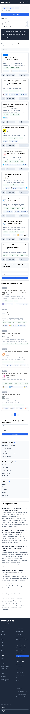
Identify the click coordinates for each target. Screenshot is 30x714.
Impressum (19, 667)
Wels (2, 671)
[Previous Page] (12, 415)
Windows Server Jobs (7, 476)
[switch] (27, 22)
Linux (2, 631)
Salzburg (3, 661)
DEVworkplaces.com (21, 691)
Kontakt (18, 680)
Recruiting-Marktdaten (22, 648)
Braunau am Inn (6, 487)
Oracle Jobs (5, 467)
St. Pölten (3, 676)
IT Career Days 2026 (21, 694)
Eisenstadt (4, 489)
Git (2, 640)
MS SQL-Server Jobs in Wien (9, 454)
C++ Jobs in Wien (6, 456)
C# (2, 637)
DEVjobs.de (19, 688)
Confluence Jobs (6, 473)
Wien (23, 44)
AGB (17, 669)
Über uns (18, 664)
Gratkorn (4, 484)
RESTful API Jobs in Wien (8, 445)
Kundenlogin (19, 653)
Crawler (18, 678)
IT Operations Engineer (8, 44)
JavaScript (3, 634)
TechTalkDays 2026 (21, 697)
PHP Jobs (4, 465)
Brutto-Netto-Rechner (22, 637)
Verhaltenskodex (20, 675)
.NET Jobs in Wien (6, 448)
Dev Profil (18, 634)
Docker (3, 645)
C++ (2, 648)
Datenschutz (19, 672)
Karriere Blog (19, 631)
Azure (2, 642)
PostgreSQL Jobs (6, 470)
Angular (3, 651)
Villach (3, 673)
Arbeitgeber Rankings (22, 640)
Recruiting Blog (20, 650)
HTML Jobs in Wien (7, 451)
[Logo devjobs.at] (5, 2)
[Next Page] (18, 415)
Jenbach (4, 492)
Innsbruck (3, 664)
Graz (2, 658)
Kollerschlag (5, 495)
